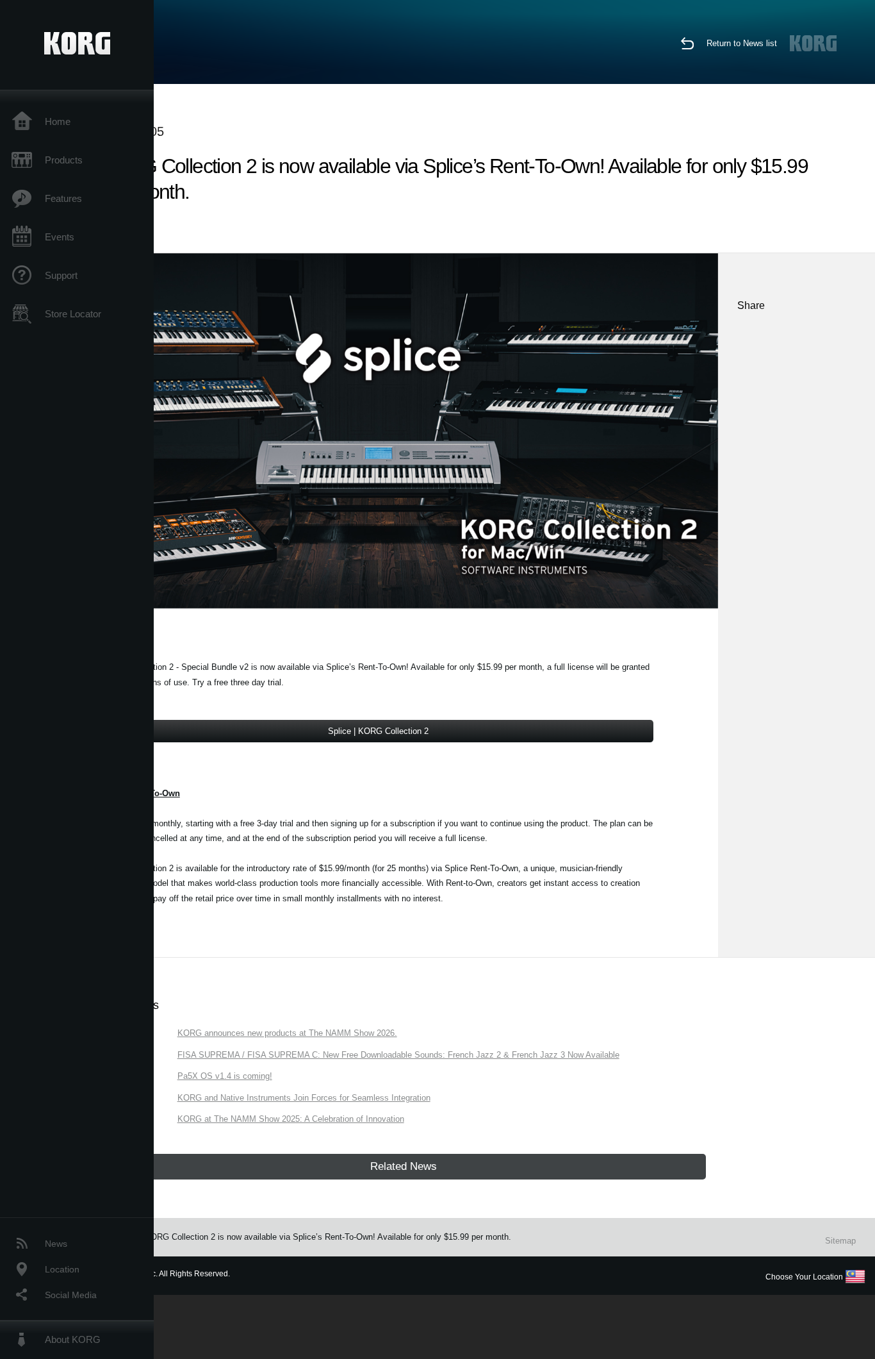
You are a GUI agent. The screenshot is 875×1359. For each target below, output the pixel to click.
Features (63, 198)
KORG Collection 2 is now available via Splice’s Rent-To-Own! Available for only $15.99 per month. (328, 1237)
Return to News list (742, 43)
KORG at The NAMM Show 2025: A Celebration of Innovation (290, 1119)
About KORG (73, 1339)
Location (62, 1269)
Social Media (71, 1295)
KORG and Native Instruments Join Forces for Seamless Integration (303, 1098)
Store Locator (73, 313)
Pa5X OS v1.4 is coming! (224, 1076)
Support (61, 275)
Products (64, 159)
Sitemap (840, 1241)
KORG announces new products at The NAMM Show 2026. (287, 1033)
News (56, 1243)
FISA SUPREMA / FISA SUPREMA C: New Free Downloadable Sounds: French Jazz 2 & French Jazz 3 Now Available (398, 1055)
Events (59, 236)
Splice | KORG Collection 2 (378, 731)
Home (57, 121)
